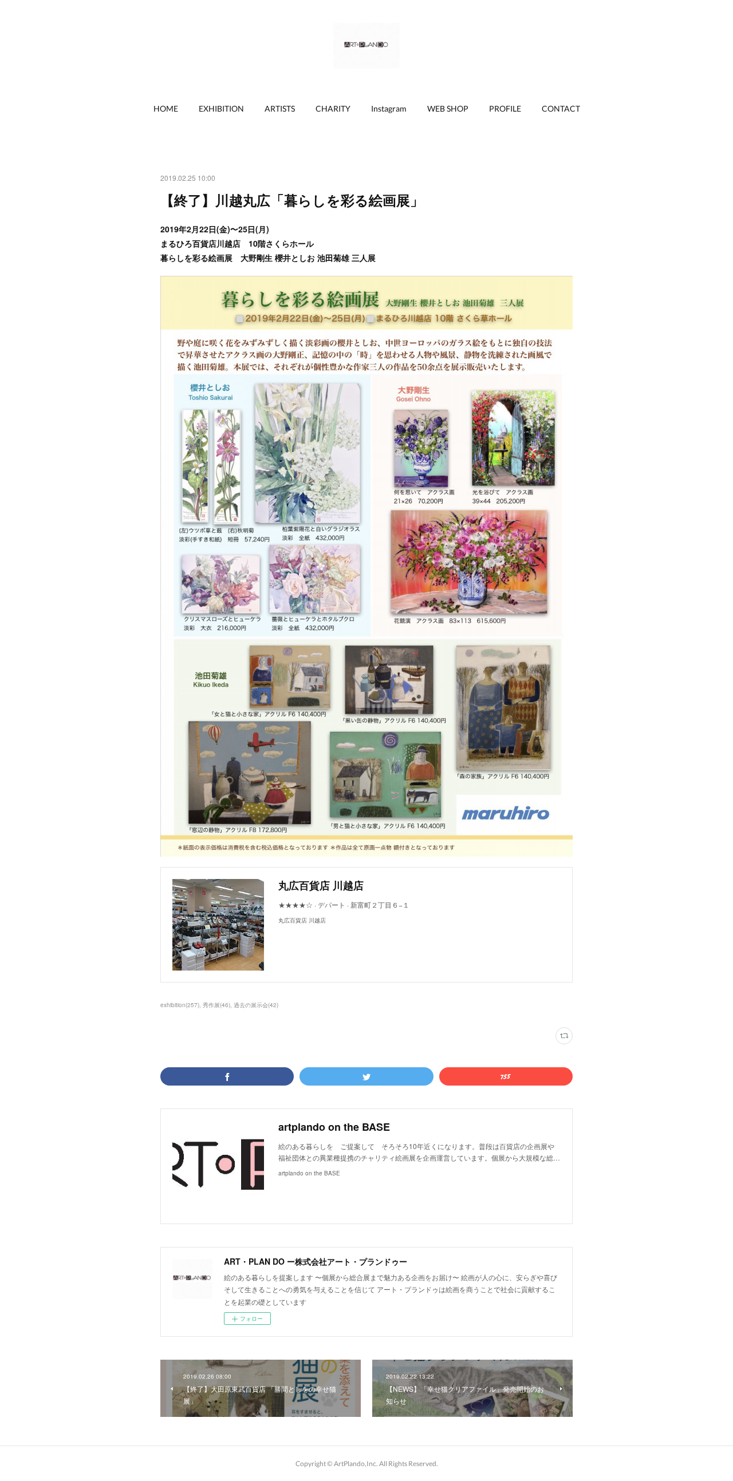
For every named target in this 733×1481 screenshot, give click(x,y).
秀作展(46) (216, 1005)
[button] (165, 109)
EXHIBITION (221, 108)
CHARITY (333, 108)
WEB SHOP (447, 108)
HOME (165, 108)
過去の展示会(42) (256, 1005)
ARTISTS (280, 108)
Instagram (389, 108)
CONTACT (561, 108)
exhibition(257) (179, 1005)
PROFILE (505, 108)
